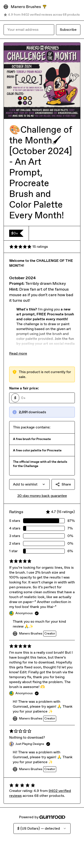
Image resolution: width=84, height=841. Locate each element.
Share (66, 484)
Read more (18, 353)
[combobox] (29, 484)
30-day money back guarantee (42, 496)
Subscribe (68, 29)
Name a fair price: (24, 388)
